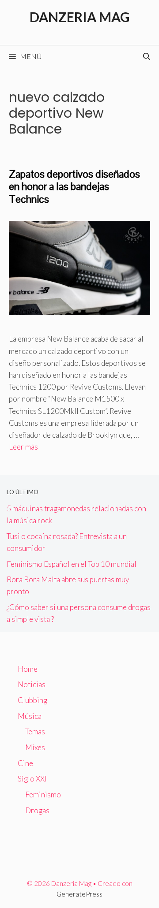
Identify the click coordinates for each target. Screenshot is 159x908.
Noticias (31, 684)
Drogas (37, 810)
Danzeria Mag (80, 17)
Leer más (23, 446)
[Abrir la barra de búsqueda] (146, 56)
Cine (25, 763)
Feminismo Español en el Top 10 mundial (71, 564)
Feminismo (43, 794)
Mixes (35, 747)
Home (28, 669)
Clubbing (32, 700)
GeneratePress (79, 894)
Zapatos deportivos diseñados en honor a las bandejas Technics (74, 186)
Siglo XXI (32, 778)
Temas (35, 731)
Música (30, 716)
